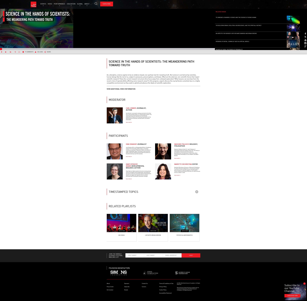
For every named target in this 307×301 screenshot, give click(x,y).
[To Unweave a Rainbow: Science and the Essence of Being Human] (293, 20)
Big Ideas (121, 235)
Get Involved (110, 290)
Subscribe (107, 4)
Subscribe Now (292, 295)
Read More (128, 122)
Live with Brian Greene (153, 235)
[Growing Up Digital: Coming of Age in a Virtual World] (293, 44)
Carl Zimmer (136, 109)
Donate (126, 290)
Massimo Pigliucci (186, 145)
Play (2, 52)
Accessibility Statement (165, 293)
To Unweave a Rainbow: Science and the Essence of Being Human (236, 17)
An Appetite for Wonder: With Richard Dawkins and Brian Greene (236, 33)
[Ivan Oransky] (115, 151)
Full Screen (19, 52)
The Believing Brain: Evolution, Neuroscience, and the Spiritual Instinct (239, 25)
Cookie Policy (162, 290)
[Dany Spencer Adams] (115, 171)
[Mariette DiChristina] (163, 171)
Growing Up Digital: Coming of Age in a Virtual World (232, 41)
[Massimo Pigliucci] (163, 151)
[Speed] (10, 52)
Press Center (110, 286)
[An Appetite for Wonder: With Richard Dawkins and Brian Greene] (293, 36)
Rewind (15, 52)
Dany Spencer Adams (135, 166)
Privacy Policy (163, 286)
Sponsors (126, 283)
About (108, 283)
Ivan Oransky (136, 144)
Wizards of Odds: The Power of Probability (229, 49)
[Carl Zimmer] (115, 115)
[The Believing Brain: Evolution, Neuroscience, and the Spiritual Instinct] (293, 28)
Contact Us (145, 283)
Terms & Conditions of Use (166, 283)
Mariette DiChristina (186, 164)
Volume (6, 52)
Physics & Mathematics (185, 235)
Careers (144, 286)
